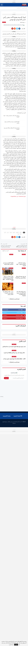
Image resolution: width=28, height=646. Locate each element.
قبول (16, 644)
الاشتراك (6, 378)
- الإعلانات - (14, 227)
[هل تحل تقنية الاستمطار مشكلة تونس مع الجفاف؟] (23, 129)
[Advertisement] (14, 211)
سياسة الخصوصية (7, 416)
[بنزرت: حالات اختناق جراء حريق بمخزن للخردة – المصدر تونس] (7, 286)
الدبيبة (14, 232)
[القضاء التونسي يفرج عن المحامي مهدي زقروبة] (23, 123)
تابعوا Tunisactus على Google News (18, 196)
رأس (5, 232)
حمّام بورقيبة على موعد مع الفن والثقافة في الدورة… (14, 352)
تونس (11, 232)
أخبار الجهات (14, 344)
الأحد (20, 232)
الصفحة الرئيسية (17, 416)
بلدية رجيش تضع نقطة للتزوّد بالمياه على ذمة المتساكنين (14, 346)
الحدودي (17, 232)
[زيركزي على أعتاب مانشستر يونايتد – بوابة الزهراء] (23, 117)
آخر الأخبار (4, 22)
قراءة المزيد (11, 644)
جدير (7, 232)
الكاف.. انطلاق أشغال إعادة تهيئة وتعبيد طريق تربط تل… (14, 358)
